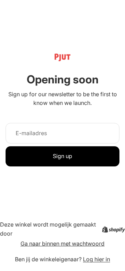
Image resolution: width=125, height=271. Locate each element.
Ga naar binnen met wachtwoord (62, 243)
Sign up (62, 156)
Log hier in (96, 259)
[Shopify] (113, 229)
